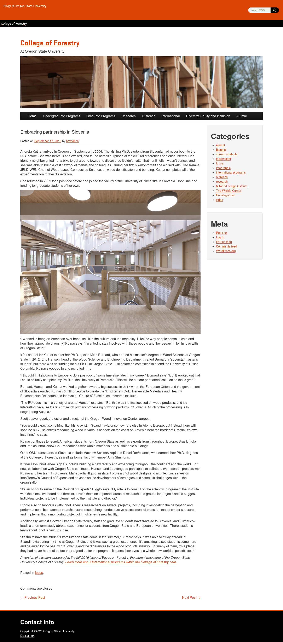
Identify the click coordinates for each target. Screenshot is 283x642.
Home (32, 115)
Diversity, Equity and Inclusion (208, 115)
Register (221, 232)
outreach (222, 177)
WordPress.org (226, 251)
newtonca (72, 141)
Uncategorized (225, 195)
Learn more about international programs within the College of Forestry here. (121, 562)
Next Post (191, 597)
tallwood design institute (231, 186)
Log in (220, 237)
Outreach (148, 115)
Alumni (241, 115)
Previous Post (32, 597)
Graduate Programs (100, 115)
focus (39, 572)
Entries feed (224, 242)
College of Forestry (14, 23)
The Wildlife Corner (228, 190)
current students (226, 154)
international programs (231, 172)
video (219, 200)
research (222, 181)
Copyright (26, 631)
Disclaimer (27, 636)
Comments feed (226, 246)
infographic (223, 168)
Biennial (221, 149)
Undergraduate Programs (61, 115)
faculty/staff (223, 159)
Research (128, 115)
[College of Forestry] (141, 82)
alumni (220, 145)
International (171, 115)
